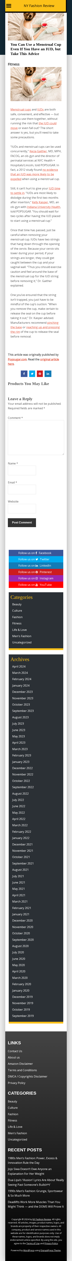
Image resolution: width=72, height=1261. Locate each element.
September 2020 (23, 940)
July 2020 (18, 952)
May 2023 (18, 736)
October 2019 (21, 1009)
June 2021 (18, 882)
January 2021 (20, 914)
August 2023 (20, 717)
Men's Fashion (21, 636)
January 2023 (20, 762)
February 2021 (21, 908)
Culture (17, 611)
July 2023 (18, 723)
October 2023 (21, 704)
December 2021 (22, 844)
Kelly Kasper (40, 202)
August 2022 (20, 794)
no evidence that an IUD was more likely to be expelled (34, 174)
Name (13, 463)
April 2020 (18, 971)
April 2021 (18, 895)
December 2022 (22, 768)
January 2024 (20, 685)
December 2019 (22, 997)
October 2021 (21, 857)
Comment (15, 418)
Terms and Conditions (22, 1070)
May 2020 (18, 965)
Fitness (14, 64)
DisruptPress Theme (51, 1250)
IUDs (40, 109)
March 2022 (20, 825)
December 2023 (22, 692)
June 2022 (18, 806)
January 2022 (20, 838)
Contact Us (15, 1051)
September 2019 (23, 1016)
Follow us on (34, 553)
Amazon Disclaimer (20, 1064)
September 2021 (23, 863)
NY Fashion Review (39, 5)
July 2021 (18, 876)
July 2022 (18, 800)
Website (13, 501)
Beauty (16, 604)
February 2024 (21, 679)
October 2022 (21, 781)
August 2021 (20, 870)
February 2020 (21, 984)
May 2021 (18, 889)
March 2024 (20, 673)
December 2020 (22, 920)
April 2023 (18, 743)
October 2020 (21, 933)
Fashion (17, 617)
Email (12, 482)
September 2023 (23, 711)
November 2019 (22, 1003)
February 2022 (21, 832)
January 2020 (20, 990)
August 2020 (20, 946)
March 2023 (20, 749)
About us (14, 1057)
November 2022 (22, 774)
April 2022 (18, 819)
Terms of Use (33, 1243)
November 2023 (22, 698)
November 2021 (22, 851)
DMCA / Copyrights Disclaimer (27, 1076)
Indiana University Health (43, 207)
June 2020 (18, 959)
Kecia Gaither (38, 151)
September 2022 (23, 787)
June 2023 (18, 730)
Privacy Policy (16, 1083)
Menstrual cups (20, 109)
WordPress (28, 1250)
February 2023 (21, 755)
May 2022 (18, 813)
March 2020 (20, 978)
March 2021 (20, 901)
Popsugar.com (17, 359)
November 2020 (22, 927)
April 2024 (18, 666)
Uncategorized (21, 642)
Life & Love (19, 630)
